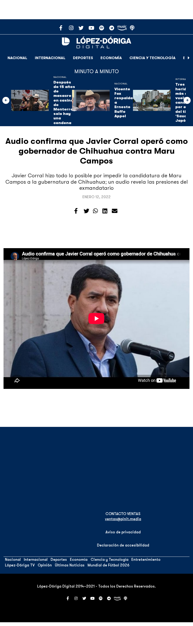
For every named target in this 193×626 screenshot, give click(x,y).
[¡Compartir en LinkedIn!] (104, 211)
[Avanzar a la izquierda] (5, 100)
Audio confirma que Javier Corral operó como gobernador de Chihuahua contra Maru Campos (96, 151)
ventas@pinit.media (123, 519)
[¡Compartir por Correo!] (114, 211)
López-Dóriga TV (20, 565)
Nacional (17, 58)
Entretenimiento (146, 560)
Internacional (50, 58)
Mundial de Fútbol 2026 (108, 565)
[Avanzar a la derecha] (188, 58)
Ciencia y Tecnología (152, 58)
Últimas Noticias (69, 565)
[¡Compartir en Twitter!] (86, 211)
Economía (111, 58)
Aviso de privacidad (123, 532)
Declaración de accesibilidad (123, 545)
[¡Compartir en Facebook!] (76, 211)
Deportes (83, 58)
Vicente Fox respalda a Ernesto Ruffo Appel (123, 102)
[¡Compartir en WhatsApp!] (95, 211)
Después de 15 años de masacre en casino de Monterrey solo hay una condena (64, 102)
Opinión (45, 565)
